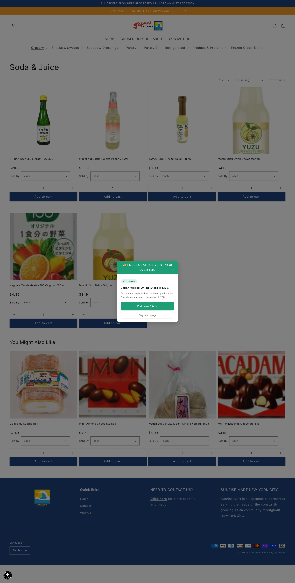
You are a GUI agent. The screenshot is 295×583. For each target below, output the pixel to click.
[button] (7, 575)
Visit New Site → (147, 306)
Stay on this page (147, 315)
